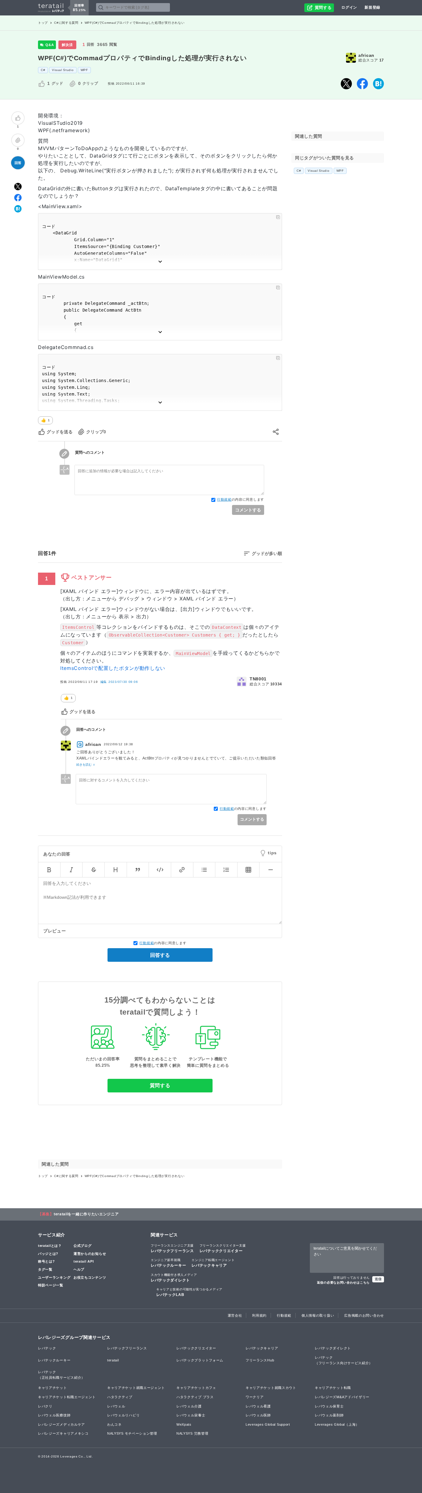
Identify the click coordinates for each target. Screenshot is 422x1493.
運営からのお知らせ (90, 1253)
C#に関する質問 (66, 22)
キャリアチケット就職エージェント (136, 1388)
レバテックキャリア (213, 1263)
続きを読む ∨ (85, 764)
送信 (378, 1279)
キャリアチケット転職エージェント (67, 1397)
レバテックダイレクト (174, 1277)
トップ (43, 22)
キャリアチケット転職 (333, 1388)
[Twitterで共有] (346, 83)
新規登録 (372, 7)
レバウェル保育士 (329, 1406)
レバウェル (116, 1406)
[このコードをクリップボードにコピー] (278, 217)
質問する (160, 1085)
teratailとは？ (50, 1245)
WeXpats (184, 1424)
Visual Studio (63, 70)
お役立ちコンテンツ (90, 1277)
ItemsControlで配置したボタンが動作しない (112, 668)
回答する (160, 955)
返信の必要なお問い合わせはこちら (343, 1282)
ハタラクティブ (120, 1397)
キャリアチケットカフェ (196, 1388)
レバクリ (45, 1406)
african (366, 55)
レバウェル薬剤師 (329, 1415)
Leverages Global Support (268, 1424)
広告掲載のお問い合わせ (364, 1315)
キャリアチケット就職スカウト (271, 1388)
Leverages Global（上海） (337, 1424)
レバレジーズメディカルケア (61, 1424)
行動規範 (224, 500)
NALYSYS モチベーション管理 (132, 1433)
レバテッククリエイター (223, 1248)
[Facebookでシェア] (362, 83)
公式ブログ (83, 1245)
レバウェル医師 (258, 1415)
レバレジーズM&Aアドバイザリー (342, 1397)
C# (43, 70)
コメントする (248, 509)
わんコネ (114, 1424)
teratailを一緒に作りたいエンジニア (86, 1214)
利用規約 (259, 1315)
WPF (84, 70)
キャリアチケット (52, 1388)
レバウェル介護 (189, 1406)
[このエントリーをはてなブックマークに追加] (378, 83)
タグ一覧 (45, 1269)
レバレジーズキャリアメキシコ (63, 1433)
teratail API (84, 1261)
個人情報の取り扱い (318, 1315)
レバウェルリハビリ (123, 1415)
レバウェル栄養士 (190, 1415)
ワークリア (255, 1397)
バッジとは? (48, 1253)
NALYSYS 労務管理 (192, 1433)
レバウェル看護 (258, 1406)
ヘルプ (79, 1269)
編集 (119, 681)
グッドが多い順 (267, 553)
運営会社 (235, 1315)
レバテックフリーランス (172, 1248)
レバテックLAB (189, 1292)
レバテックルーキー (168, 1263)
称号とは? (46, 1261)
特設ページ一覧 (50, 1285)
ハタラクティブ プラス (195, 1397)
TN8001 (258, 679)
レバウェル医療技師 (54, 1415)
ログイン (349, 7)
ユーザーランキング (54, 1277)
